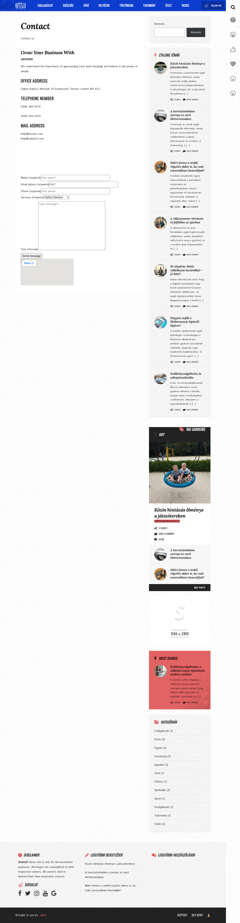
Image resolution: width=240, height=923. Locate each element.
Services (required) (32, 197)
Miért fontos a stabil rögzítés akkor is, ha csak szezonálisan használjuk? (187, 166)
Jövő (86, 5)
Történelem (126, 5)
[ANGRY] (233, 22)
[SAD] (233, 80)
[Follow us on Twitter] (213, 6)
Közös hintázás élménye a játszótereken (187, 65)
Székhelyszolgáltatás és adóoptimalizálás (185, 375)
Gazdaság (160, 756)
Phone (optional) (31, 191)
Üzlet (168, 5)
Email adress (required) (35, 184)
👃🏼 (208, 915)
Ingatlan (159, 765)
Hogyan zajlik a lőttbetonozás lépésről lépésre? (184, 322)
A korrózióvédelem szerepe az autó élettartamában (182, 115)
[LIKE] (233, 51)
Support (182, 915)
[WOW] (233, 95)
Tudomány (149, 5)
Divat (157, 739)
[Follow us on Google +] (55, 895)
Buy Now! (197, 915)
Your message (29, 249)
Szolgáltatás (161, 807)
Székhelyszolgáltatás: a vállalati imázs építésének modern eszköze (187, 670)
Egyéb (161, 539)
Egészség (68, 5)
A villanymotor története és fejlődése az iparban (186, 220)
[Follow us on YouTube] (220, 6)
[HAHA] (233, 36)
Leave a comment (192, 99)
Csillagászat (45, 5)
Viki (177, 521)
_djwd (42, 915)
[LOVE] (233, 66)
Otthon (158, 782)
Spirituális (160, 790)
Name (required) (31, 178)
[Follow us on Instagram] (216, 6)
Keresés (159, 24)
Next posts (199, 587)
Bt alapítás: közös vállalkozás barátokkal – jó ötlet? (186, 270)
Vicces (185, 5)
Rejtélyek (104, 5)
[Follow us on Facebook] (21, 895)
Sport (157, 799)
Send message (31, 255)
